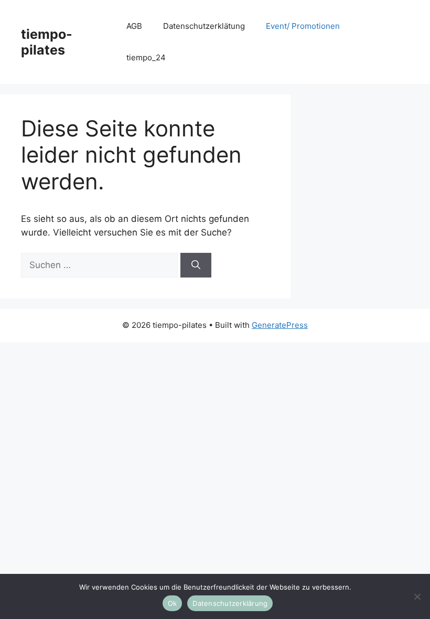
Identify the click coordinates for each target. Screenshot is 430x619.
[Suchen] (195, 265)
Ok (172, 603)
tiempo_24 (146, 57)
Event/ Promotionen (303, 26)
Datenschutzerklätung (204, 26)
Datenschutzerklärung (229, 603)
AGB (134, 26)
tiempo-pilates (46, 42)
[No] (417, 596)
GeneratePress (280, 325)
